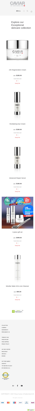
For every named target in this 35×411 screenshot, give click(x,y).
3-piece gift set (17, 232)
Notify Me (17, 83)
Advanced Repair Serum (17, 178)
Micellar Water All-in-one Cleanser (17, 286)
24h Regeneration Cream (17, 70)
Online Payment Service (5, 379)
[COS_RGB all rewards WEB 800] (32, 19)
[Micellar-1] (2, 19)
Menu (19, 11)
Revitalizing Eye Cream (17, 124)
